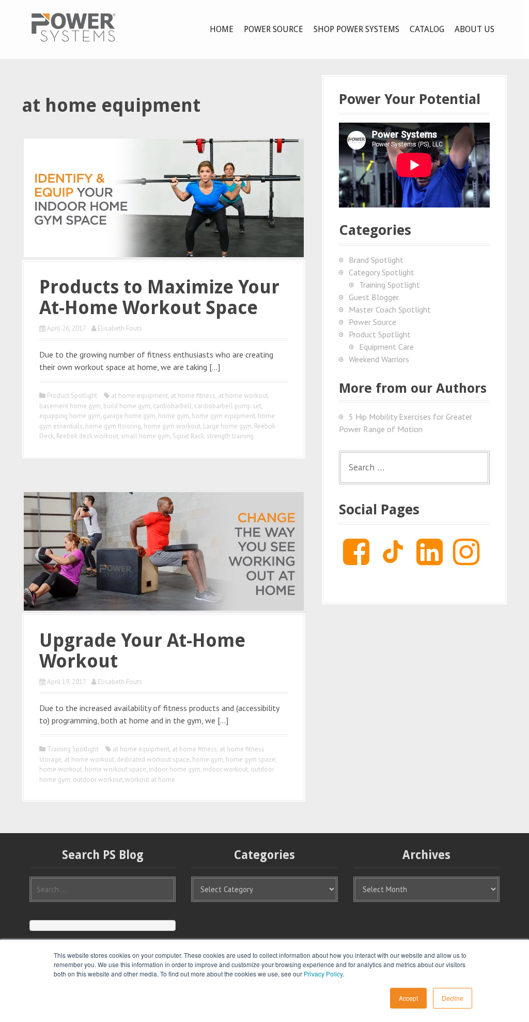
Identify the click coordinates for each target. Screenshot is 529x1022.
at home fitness (192, 395)
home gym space (250, 759)
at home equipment (139, 395)
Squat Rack (188, 436)
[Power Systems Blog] (73, 27)
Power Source (273, 29)
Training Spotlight (73, 749)
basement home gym (70, 406)
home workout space (115, 769)
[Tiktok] (393, 560)
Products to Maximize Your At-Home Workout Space (159, 297)
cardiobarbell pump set (227, 406)
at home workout (243, 395)
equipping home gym (69, 415)
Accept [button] (408, 998)
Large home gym (227, 426)
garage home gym (129, 415)
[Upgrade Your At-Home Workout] (164, 550)
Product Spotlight (72, 395)
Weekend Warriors (379, 359)
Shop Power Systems (356, 29)
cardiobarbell (172, 406)
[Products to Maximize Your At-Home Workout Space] (164, 196)
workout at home (150, 779)
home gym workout (172, 426)
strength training (230, 436)
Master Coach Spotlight (390, 309)
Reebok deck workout (87, 436)
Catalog (427, 29)
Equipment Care (386, 347)
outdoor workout (97, 779)
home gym (173, 415)
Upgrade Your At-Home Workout (142, 650)
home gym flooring (113, 426)
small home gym (145, 436)
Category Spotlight (381, 272)
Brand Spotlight (376, 260)
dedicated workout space (153, 759)
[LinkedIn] (429, 560)
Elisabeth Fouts (120, 328)
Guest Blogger (374, 297)
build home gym (126, 406)
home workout (60, 769)
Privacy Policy (323, 973)
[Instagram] (466, 560)
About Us (474, 29)
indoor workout (225, 769)
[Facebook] (356, 560)
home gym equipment (223, 415)
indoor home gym (174, 769)
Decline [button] (452, 998)
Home (222, 29)
